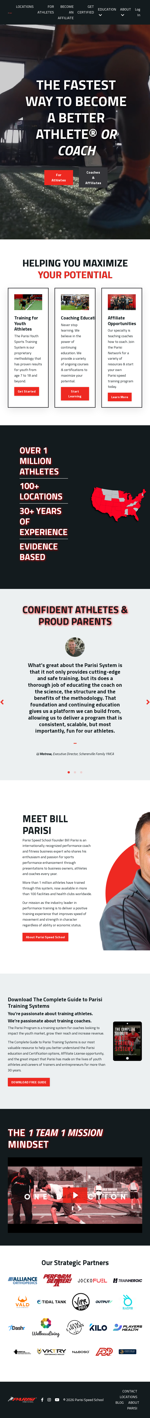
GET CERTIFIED (86, 9)
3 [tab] (81, 772)
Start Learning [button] (74, 393)
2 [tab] (75, 772)
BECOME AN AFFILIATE (66, 12)
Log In (137, 12)
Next (148, 701)
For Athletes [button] (59, 177)
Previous (2, 701)
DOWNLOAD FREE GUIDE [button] (28, 1082)
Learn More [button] (119, 397)
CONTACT (129, 1391)
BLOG (119, 1402)
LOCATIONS (25, 6)
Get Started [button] (27, 391)
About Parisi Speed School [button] (45, 937)
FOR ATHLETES (46, 9)
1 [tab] (69, 772)
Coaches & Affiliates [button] (93, 177)
